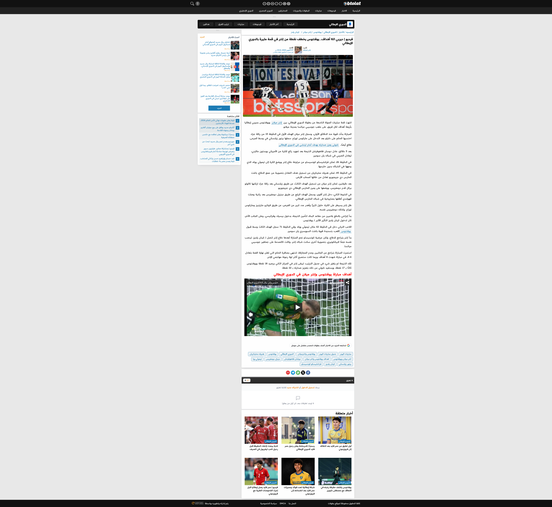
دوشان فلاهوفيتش (292, 359)
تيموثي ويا (257, 359)
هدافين (206, 24)
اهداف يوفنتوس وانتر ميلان (317, 359)
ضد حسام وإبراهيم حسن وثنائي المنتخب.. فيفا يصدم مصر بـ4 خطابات (217, 159)
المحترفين (282, 10)
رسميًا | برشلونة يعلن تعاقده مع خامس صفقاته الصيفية (218, 135)
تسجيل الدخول (308, 387)
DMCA (283, 503)
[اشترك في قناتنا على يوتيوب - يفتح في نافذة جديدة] (272, 3)
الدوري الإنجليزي (246, 10)
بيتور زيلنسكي (345, 364)
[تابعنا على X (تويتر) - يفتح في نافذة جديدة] (280, 3)
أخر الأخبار (274, 24)
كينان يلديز (330, 364)
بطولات (331, 503)
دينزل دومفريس (273, 359)
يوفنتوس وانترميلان (306, 354)
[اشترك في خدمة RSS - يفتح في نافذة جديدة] (288, 3)
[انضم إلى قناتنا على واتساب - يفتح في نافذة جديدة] (284, 3)
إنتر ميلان (277, 122)
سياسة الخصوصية (268, 503)
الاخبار (344, 10)
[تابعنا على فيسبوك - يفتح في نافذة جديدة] (264, 3)
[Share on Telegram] (293, 372)
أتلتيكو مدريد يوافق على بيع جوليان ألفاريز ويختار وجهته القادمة (217, 128)
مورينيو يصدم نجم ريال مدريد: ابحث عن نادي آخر (218, 142)
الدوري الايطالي (287, 354)
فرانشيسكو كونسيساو (311, 364)
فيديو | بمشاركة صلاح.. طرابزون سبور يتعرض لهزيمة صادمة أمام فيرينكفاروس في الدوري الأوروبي (217, 151)
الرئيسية (356, 10)
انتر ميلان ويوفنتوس (342, 359)
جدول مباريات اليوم (327, 354)
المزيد (202, 37)
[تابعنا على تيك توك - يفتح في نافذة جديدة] (276, 3)
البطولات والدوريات (301, 10)
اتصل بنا (292, 503)
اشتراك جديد (293, 387)
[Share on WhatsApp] (298, 372)
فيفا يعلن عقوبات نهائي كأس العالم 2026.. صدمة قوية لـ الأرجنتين (217, 121)
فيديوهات (331, 10)
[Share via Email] (288, 372)
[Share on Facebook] (308, 372)
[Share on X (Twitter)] (303, 372)
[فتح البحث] (192, 3)
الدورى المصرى (266, 10)
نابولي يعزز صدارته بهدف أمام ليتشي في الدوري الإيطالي (308, 144)
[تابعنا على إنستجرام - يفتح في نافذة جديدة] (268, 3)
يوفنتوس (345, 231)
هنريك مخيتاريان (257, 354)
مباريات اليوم (345, 354)
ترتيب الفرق (223, 24)
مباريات (318, 10)
